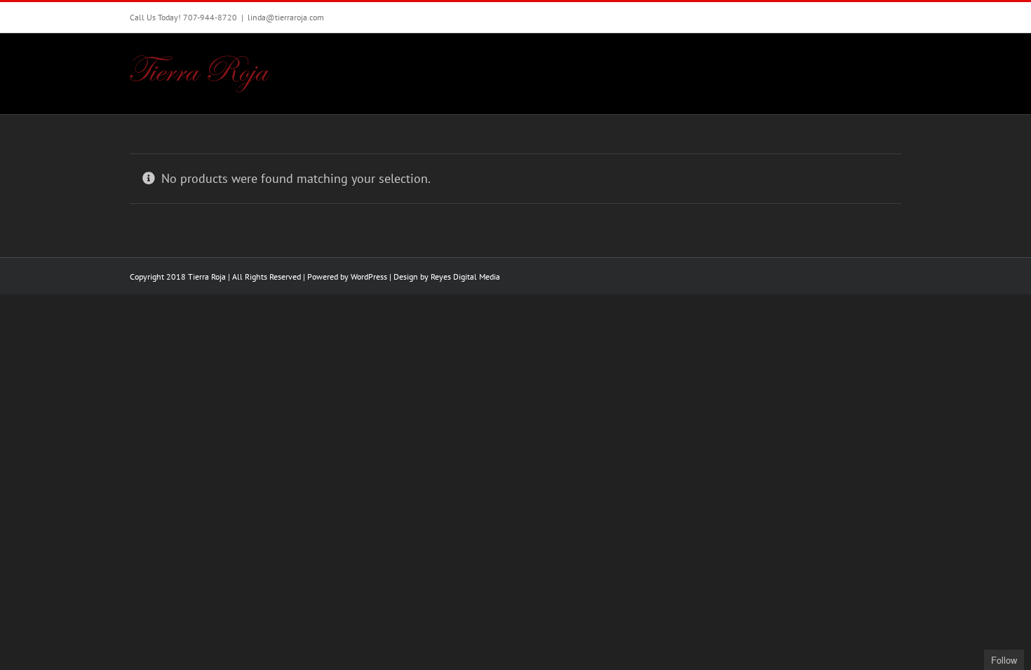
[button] (879, 63)
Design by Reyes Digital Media (446, 276)
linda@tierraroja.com (286, 17)
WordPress (369, 276)
